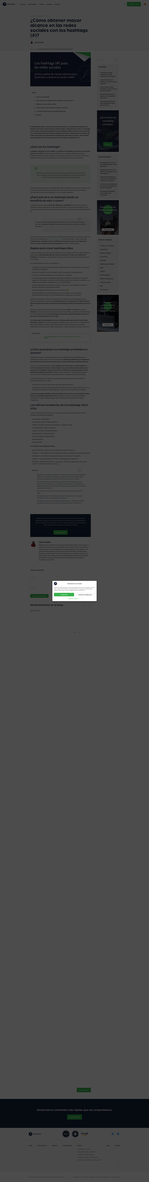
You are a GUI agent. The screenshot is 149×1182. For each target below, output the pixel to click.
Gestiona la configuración (85, 594)
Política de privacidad (72, 598)
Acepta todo (64, 594)
